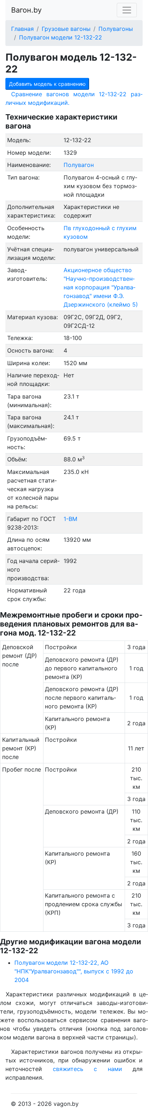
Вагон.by (26, 10)
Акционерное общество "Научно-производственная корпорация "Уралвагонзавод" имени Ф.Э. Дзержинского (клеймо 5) (101, 287)
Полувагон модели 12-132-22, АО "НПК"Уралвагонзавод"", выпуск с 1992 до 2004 (73, 971)
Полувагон (79, 164)
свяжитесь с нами (87, 1068)
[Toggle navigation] (127, 10)
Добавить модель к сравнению (47, 84)
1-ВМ (70, 518)
